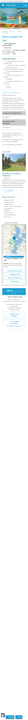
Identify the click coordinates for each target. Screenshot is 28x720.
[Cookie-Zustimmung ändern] (3, 715)
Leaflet (7, 254)
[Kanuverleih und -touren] (9, 241)
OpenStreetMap (17, 254)
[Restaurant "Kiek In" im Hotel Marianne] (12, 239)
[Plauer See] (17, 239)
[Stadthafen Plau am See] (12, 242)
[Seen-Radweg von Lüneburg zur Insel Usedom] (14, 244)
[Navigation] (25, 5)
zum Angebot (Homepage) (14, 322)
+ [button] (4, 227)
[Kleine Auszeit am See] (14, 238)
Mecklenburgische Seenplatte (16, 1)
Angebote (19, 31)
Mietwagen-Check (15, 274)
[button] (11, 5)
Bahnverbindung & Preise (14, 271)
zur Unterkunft (8, 190)
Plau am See (12, 31)
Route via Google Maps (15, 278)
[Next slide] (24, 19)
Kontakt (10, 717)
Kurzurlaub (5, 33)
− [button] (4, 229)
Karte (19, 717)
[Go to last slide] (4, 19)
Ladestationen (14, 281)
